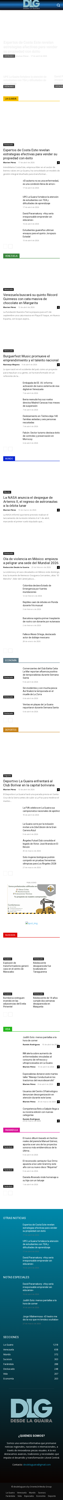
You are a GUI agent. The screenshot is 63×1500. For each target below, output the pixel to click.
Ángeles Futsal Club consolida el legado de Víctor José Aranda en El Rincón (40, 843)
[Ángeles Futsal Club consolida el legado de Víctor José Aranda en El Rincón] (11, 845)
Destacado (9, 56)
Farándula (8, 1147)
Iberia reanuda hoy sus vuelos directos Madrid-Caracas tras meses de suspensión (41, 402)
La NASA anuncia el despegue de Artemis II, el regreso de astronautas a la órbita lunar (30, 502)
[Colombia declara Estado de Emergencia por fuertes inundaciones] (11, 590)
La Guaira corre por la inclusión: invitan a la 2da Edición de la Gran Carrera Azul (39, 827)
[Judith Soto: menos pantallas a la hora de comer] (11, 1042)
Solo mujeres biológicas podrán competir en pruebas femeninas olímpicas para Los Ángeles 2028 (39, 860)
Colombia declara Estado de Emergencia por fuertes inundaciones (37, 588)
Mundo (7, 492)
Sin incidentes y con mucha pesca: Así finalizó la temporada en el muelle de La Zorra (40, 691)
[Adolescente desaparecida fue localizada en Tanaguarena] (46, 951)
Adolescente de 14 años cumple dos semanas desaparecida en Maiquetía (45, 1002)
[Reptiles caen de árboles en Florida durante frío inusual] (11, 606)
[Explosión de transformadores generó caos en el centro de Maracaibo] (16, 951)
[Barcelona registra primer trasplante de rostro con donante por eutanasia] (11, 623)
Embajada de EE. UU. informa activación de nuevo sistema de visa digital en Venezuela (41, 386)
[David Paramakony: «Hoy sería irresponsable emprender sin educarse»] (11, 218)
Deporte (7, 776)
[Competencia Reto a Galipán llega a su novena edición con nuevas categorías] (11, 1113)
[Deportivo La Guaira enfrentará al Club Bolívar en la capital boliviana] (31, 756)
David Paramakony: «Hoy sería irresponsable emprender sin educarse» (38, 216)
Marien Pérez (9, 162)
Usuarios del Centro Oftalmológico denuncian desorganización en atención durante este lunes (40, 1094)
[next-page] (10, 246)
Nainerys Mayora (11, 364)
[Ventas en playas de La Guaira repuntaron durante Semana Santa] (11, 709)
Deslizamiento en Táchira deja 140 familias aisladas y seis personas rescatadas (40, 419)
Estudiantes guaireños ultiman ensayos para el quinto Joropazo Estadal (39, 233)
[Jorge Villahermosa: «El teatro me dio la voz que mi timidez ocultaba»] (11, 1321)
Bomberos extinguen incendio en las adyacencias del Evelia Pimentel (14, 1002)
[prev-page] (5, 246)
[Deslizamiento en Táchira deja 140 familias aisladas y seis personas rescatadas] (11, 420)
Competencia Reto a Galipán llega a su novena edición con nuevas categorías (41, 1111)
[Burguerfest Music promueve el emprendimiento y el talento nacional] (31, 338)
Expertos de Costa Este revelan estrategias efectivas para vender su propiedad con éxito (30, 154)
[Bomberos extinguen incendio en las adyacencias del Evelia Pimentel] (16, 986)
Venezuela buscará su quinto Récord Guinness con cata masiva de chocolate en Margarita (30, 299)
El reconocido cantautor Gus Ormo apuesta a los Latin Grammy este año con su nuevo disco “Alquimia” (40, 1164)
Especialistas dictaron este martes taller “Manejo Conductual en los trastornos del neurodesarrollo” (40, 1077)
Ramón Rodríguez (31, 1044)
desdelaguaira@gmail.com (37, 1464)
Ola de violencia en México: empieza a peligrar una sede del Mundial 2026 (30, 561)
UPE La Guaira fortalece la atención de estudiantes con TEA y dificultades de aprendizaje (40, 200)
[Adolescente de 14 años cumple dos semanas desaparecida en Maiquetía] (46, 986)
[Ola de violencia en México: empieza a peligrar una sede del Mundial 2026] (31, 541)
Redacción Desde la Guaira (16, 567)
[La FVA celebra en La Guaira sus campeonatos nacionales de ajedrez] (11, 812)
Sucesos (7, 959)
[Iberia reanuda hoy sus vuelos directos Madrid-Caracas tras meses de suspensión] (11, 404)
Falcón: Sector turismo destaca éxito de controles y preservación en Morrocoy (41, 435)
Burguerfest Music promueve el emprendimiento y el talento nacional (31, 358)
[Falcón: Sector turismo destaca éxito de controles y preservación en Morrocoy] (11, 437)
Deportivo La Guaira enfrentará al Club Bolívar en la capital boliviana (28, 783)
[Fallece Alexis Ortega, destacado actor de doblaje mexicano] (11, 639)
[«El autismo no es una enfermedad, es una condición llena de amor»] (11, 185)
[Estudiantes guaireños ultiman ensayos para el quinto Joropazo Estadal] (11, 234)
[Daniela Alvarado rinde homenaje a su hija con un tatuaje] (11, 1182)
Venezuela (8, 289)
